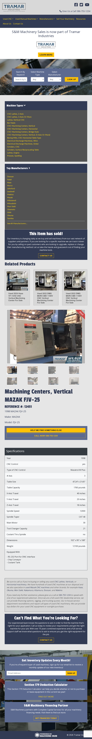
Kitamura (38, 590)
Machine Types (15, 105)
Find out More (46, 696)
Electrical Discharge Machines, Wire (22, 141)
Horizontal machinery (16, 584)
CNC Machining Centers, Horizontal (22, 129)
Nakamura (28, 590)
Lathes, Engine (13, 153)
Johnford (11, 189)
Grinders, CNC (13, 147)
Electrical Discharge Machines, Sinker (23, 144)
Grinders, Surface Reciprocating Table (23, 150)
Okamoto (11, 209)
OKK (9, 212)
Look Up (71, 79)
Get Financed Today (46, 718)
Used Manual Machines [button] (25, 19)
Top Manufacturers (17, 168)
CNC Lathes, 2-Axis (15, 114)
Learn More (46, 54)
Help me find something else (46, 430)
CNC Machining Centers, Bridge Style (23, 132)
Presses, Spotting (14, 156)
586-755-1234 (83, 11)
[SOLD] (46, 336)
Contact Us (18, 23)
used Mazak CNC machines (37, 587)
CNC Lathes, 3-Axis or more (19, 117)
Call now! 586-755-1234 (46, 435)
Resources (81, 19)
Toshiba (10, 218)
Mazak (10, 198)
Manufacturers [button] (46, 19)
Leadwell (10, 192)
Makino (10, 195)
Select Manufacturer (54, 73)
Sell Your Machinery (65, 19)
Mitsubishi (11, 203)
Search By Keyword (20, 73)
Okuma (10, 215)
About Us (7, 23)
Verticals (69, 581)
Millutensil (11, 200)
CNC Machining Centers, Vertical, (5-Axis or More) (28, 135)
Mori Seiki (11, 206)
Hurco (9, 186)
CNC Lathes (59, 581)
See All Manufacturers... (17, 223)
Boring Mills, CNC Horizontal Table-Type (24, 138)
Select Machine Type (37, 73)
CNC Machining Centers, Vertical (21, 126)
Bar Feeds (11, 123)
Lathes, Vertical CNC (16, 120)
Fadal (9, 180)
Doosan (10, 177)
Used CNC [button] (7, 19)
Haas (9, 183)
